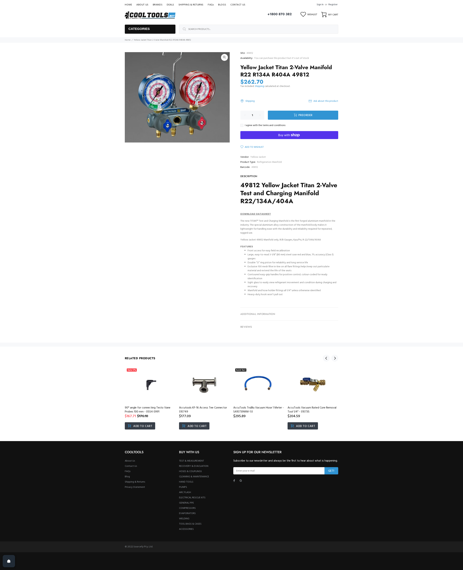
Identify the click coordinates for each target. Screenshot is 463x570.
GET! (331, 471)
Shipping (259, 86)
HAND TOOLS (186, 482)
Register (332, 5)
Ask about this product (325, 101)
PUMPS (183, 487)
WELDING (184, 519)
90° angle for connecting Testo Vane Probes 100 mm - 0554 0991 (147, 409)
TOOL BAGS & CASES (190, 524)
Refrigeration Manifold (269, 162)
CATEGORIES (139, 29)
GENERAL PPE (186, 503)
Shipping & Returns (135, 482)
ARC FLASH (185, 492)
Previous (326, 358)
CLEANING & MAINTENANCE (194, 477)
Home (128, 40)
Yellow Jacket (258, 157)
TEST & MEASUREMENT (191, 461)
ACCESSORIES (186, 529)
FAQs (127, 471)
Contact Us (131, 466)
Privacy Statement (135, 487)
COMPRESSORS (187, 508)
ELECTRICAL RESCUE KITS (192, 498)
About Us (130, 461)
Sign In (320, 5)
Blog (127, 477)
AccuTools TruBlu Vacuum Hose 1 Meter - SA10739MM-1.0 (258, 409)
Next (334, 358)
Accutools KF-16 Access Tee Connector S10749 (203, 409)
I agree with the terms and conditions (265, 125)
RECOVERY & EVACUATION (193, 466)
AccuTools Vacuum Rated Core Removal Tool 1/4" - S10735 (312, 409)
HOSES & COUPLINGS (190, 471)
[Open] (9, 561)
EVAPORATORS (187, 513)
